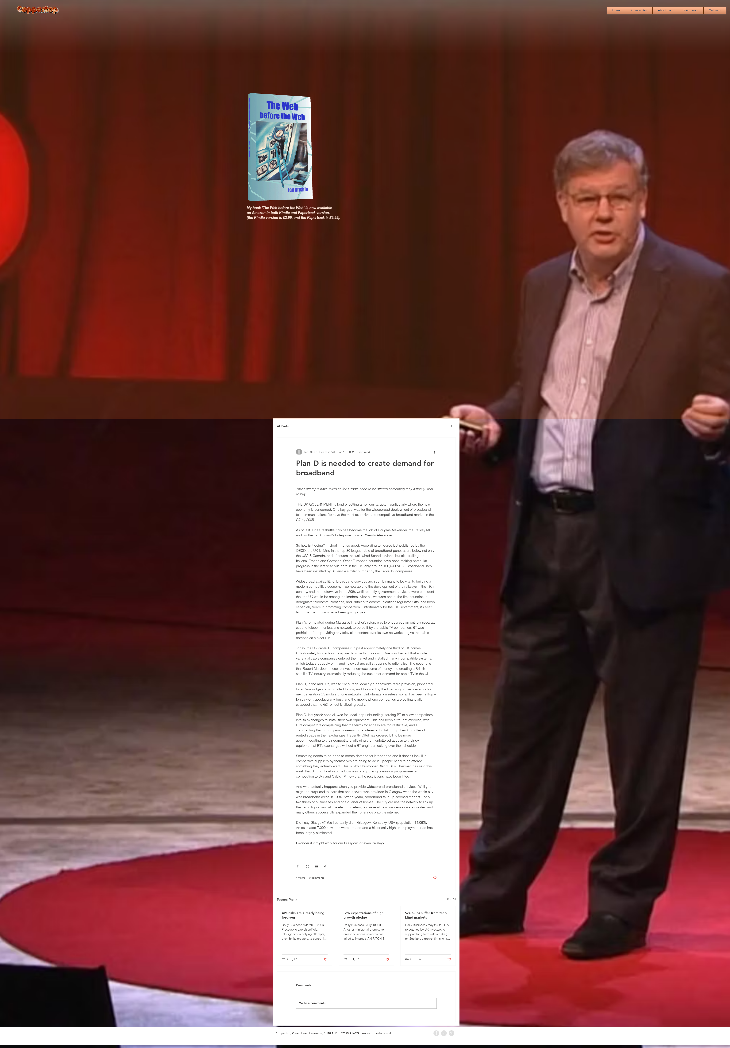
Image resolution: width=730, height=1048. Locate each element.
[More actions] (434, 452)
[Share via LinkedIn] (316, 866)
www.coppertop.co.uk (377, 1033)
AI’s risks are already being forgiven (303, 915)
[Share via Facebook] (298, 866)
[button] (451, 425)
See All (451, 899)
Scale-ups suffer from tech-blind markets (426, 915)
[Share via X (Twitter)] (307, 866)
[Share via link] (326, 866)
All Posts (283, 426)
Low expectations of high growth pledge (363, 915)
